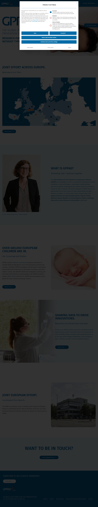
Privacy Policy (36, 20)
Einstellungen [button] (35, 21)
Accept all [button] (63, 33)
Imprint (69, 47)
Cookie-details (30, 47)
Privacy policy (50, 47)
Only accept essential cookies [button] (49, 37)
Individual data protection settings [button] (49, 42)
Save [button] (35, 33)
